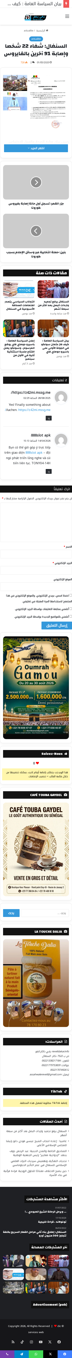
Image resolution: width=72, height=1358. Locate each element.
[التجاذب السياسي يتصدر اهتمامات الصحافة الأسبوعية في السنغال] (19, 289)
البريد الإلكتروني (62, 563)
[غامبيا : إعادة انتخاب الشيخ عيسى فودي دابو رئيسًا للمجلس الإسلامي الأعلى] (36, 1261)
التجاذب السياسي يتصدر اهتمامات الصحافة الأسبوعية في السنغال (20, 305)
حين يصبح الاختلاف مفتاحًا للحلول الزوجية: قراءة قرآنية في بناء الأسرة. (35, 1173)
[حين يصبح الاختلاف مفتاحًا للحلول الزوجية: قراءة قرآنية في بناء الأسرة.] (36, 1274)
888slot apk (40, 435)
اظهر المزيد (37, 148)
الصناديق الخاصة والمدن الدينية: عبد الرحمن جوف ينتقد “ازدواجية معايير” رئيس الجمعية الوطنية (38, 1153)
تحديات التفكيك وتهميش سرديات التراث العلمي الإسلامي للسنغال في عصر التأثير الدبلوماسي (39, 1163)
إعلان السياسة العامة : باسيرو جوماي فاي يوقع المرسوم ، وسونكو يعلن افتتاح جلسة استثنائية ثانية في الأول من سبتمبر (19, 349)
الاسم (68, 546)
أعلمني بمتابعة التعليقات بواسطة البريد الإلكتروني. (42, 609)
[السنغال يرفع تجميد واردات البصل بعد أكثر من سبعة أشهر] (53, 289)
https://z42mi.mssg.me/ (30, 392)
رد (49, 418)
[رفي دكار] (36, 16)
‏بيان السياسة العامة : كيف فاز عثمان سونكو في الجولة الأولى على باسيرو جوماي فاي (55, 346)
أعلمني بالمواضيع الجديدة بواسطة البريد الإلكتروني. (41, 616)
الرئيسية (41, 30)
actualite (28, 30)
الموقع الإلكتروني (63, 579)
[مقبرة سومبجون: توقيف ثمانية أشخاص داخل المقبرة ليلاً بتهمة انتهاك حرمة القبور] (13, 1288)
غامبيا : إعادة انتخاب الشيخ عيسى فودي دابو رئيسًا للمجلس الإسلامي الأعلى (36, 1143)
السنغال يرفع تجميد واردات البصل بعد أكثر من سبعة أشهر (53, 305)
